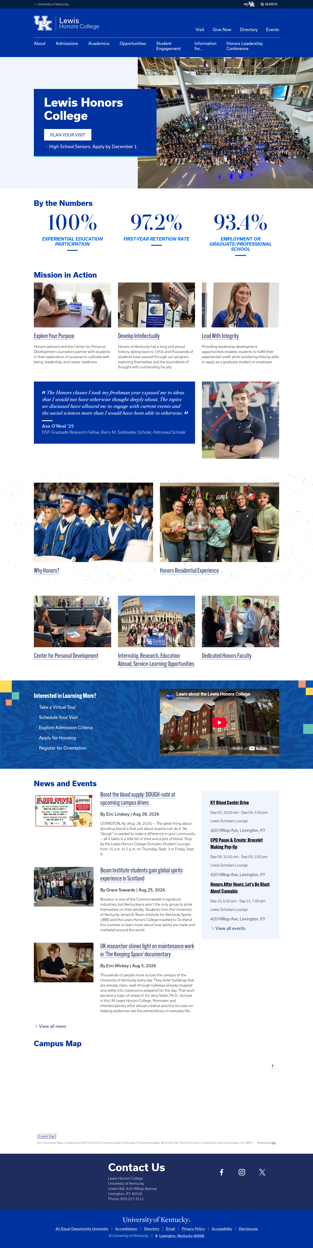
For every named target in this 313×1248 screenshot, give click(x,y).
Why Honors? (46, 571)
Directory (249, 29)
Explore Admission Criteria (66, 727)
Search (271, 4)
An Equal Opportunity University (82, 1229)
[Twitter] (262, 1172)
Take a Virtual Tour (57, 707)
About (40, 43)
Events (272, 29)
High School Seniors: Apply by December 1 (93, 146)
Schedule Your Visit (58, 717)
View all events (230, 928)
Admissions (67, 43)
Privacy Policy (193, 1229)
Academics (98, 43)
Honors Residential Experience (189, 571)
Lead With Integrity (220, 336)
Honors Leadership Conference (245, 46)
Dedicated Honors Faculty (226, 656)
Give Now (222, 29)
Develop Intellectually (139, 336)
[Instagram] (242, 1172)
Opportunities (133, 43)
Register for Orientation (62, 747)
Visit (200, 29)
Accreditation (126, 1229)
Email (170, 1229)
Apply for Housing (57, 737)
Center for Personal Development (66, 656)
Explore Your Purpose (54, 336)
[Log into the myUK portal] (250, 4)
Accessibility (222, 1229)
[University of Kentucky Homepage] (156, 1220)
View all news (52, 1026)
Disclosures (248, 1229)
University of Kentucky (53, 4)
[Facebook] (222, 1172)
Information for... (205, 46)
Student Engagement (168, 46)
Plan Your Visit (67, 134)
